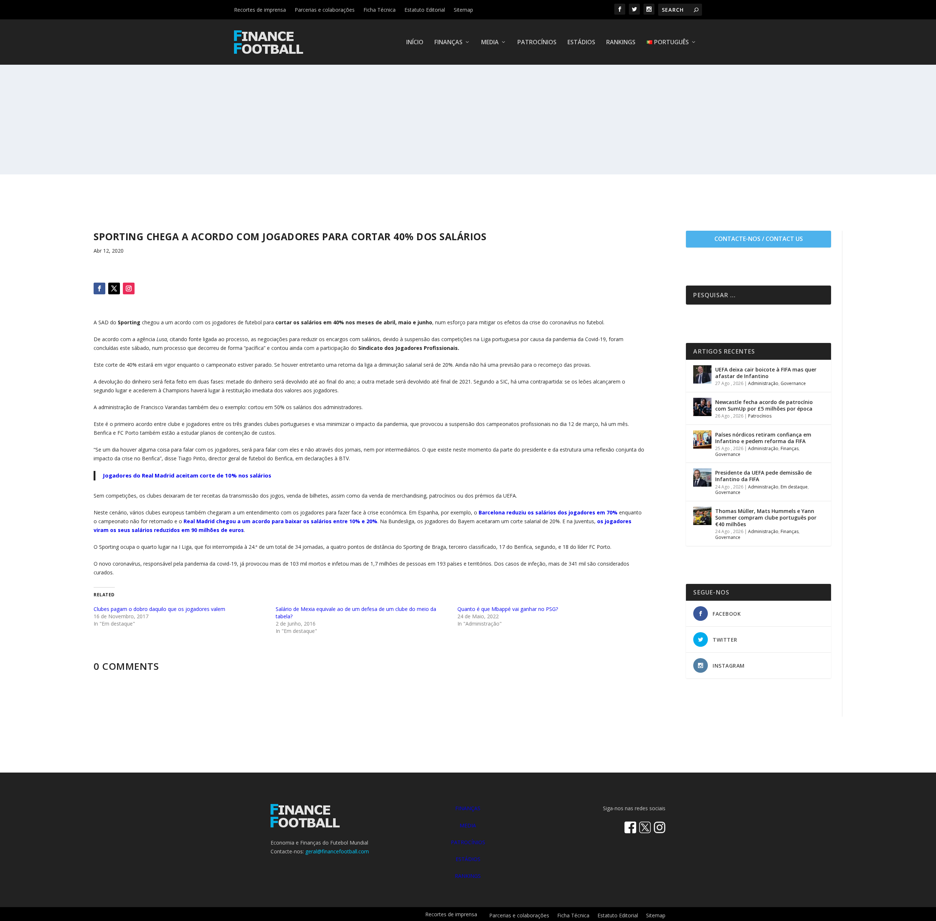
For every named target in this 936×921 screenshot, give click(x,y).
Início (414, 42)
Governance (793, 383)
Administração (763, 383)
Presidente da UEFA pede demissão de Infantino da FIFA (763, 476)
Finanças (448, 42)
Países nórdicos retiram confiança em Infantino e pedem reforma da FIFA (763, 438)
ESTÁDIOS (468, 859)
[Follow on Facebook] (99, 288)
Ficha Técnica (379, 9)
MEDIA (468, 825)
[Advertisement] (468, 119)
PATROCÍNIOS (468, 842)
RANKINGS (468, 875)
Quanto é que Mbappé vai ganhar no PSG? (507, 608)
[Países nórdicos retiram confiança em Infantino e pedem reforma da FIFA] (702, 439)
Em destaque (794, 487)
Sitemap (463, 9)
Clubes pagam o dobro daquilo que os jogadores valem (159, 608)
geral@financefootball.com (337, 851)
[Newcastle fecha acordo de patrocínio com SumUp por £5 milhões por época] (702, 407)
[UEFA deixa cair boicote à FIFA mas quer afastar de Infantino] (702, 374)
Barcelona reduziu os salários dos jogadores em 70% (548, 512)
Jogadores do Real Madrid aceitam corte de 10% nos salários (187, 475)
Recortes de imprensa (260, 9)
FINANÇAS (467, 808)
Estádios (581, 42)
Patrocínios (536, 42)
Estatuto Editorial (424, 9)
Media (490, 42)
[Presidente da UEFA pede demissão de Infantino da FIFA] (702, 477)
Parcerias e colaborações (325, 9)
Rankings (620, 42)
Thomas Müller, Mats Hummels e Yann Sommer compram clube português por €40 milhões (765, 517)
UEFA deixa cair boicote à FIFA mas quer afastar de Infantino (765, 373)
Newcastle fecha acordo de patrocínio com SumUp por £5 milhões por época (764, 405)
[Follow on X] (114, 288)
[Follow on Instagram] (129, 288)
